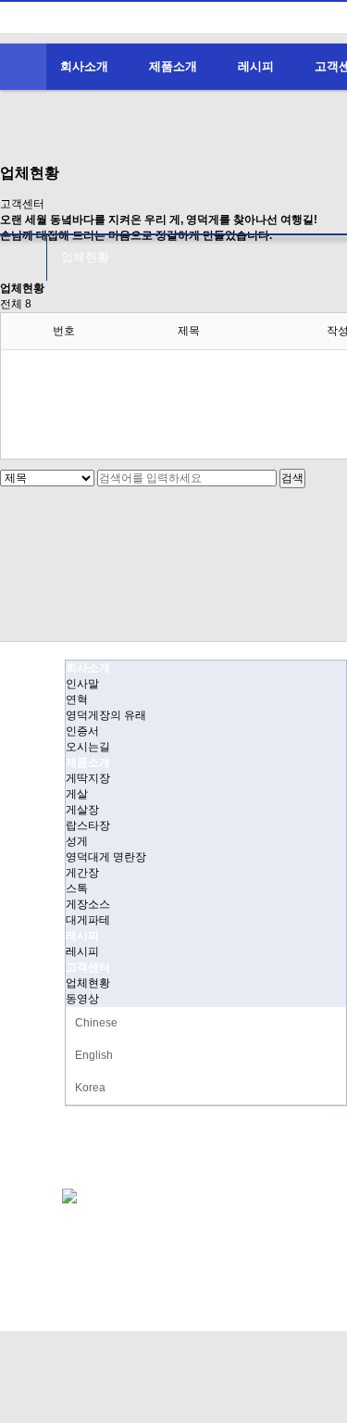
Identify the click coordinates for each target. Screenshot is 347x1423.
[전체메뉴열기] (23, 67)
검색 (292, 478)
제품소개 (173, 66)
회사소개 (84, 66)
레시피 (256, 66)
